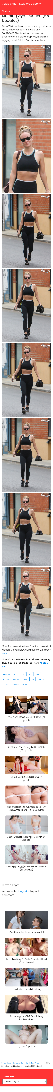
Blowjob (6, 674)
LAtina (37, 674)
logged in (24, 891)
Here (4, 653)
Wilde (24, 684)
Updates (15, 684)
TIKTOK (6, 684)
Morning (16, 679)
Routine (41, 679)
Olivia (25, 679)
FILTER (22, 674)
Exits (15, 674)
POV (32, 679)
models (6, 679)
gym (29, 674)
